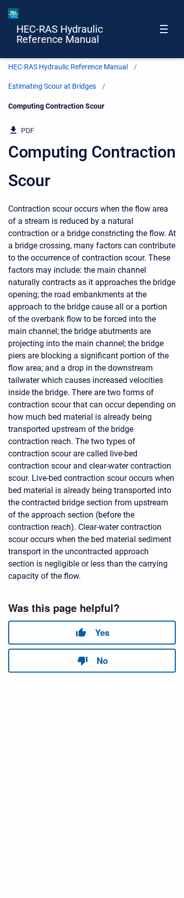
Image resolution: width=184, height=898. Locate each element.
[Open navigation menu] (164, 29)
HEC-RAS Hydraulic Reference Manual (59, 34)
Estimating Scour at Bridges (52, 86)
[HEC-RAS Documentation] (13, 13)
